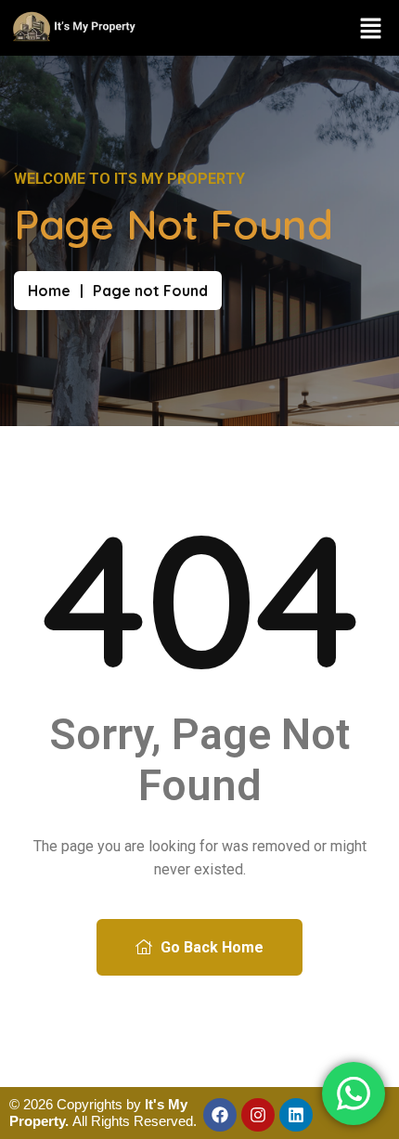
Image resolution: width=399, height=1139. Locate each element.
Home (49, 290)
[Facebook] (220, 1115)
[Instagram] (258, 1115)
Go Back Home (210, 947)
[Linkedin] (296, 1115)
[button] (371, 27)
